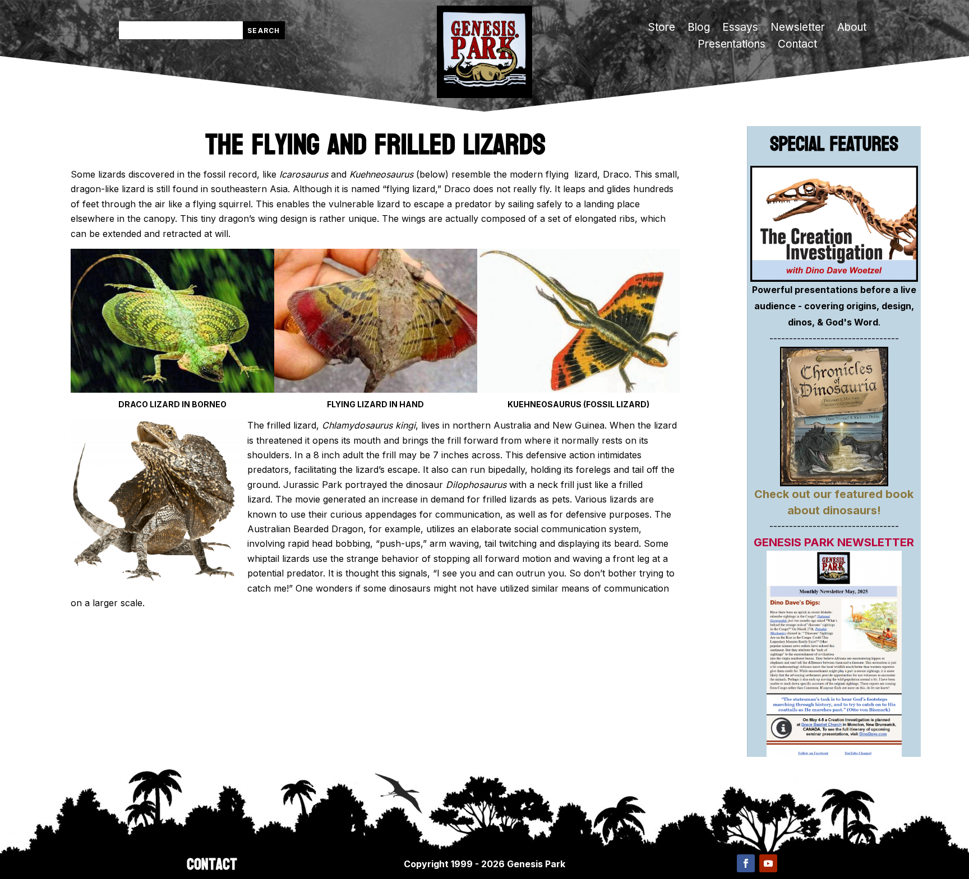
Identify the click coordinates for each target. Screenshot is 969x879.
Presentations (731, 45)
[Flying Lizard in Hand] (375, 389)
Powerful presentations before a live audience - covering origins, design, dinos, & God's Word (834, 306)
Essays (740, 29)
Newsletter (797, 29)
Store (661, 29)
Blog (698, 29)
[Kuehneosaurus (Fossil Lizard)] (578, 389)
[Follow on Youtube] (768, 863)
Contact (797, 45)
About (851, 29)
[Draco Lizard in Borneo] (172, 389)
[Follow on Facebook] (746, 863)
